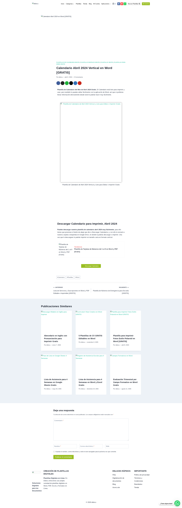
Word (77, 277)
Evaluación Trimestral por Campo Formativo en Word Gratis (125, 382)
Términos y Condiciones (138, 479)
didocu (61, 77)
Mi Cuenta (96, 4)
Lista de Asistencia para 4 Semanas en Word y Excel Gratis (90, 382)
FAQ (114, 475)
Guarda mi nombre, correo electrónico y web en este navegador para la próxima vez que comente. (85, 451)
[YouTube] (121, 3)
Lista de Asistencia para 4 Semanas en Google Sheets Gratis (55, 382)
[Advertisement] (91, 207)
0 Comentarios (78, 77)
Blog (90, 4)
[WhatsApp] (125, 3)
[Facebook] (118, 3)
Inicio (62, 4)
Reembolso (138, 484)
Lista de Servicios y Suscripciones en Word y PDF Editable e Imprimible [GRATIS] (71, 290)
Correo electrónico (87, 446)
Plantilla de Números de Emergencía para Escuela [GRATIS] (111, 290)
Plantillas (78, 4)
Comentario (59, 420)
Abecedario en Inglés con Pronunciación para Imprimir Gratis (55, 338)
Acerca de (116, 487)
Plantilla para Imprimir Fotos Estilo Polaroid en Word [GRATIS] (124, 338)
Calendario (61, 277)
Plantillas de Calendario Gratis (67, 62)
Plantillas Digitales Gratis (90, 62)
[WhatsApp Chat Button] (177, 503)
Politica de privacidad (141, 475)
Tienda (85, 4)
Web (107, 446)
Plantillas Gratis (107, 62)
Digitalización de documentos (118, 479)
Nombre (57, 446)
